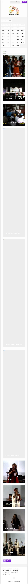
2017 (13, 42)
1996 (13, 30)
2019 (22, 42)
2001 (8, 33)
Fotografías (14, 572)
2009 (22, 36)
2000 (3, 33)
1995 (8, 30)
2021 (3, 45)
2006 (8, 36)
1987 (17, 25)
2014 (22, 39)
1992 (18, 27)
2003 (18, 33)
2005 (3, 36)
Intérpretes (16, 569)
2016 (8, 42)
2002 (13, 33)
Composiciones (7, 570)
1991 (13, 27)
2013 (17, 39)
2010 (3, 39)
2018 (18, 42)
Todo (3, 25)
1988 (22, 25)
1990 (8, 27)
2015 (3, 42)
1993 (22, 27)
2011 (8, 39)
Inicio (4, 569)
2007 (13, 36)
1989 (3, 27)
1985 (8, 25)
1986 (13, 25)
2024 (18, 45)
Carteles (15, 570)
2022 (8, 45)
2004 (22, 33)
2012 (13, 39)
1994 (3, 30)
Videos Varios (6, 574)
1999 (22, 30)
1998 (18, 30)
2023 (13, 45)
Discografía (6, 572)
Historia (9, 569)
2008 (18, 36)
